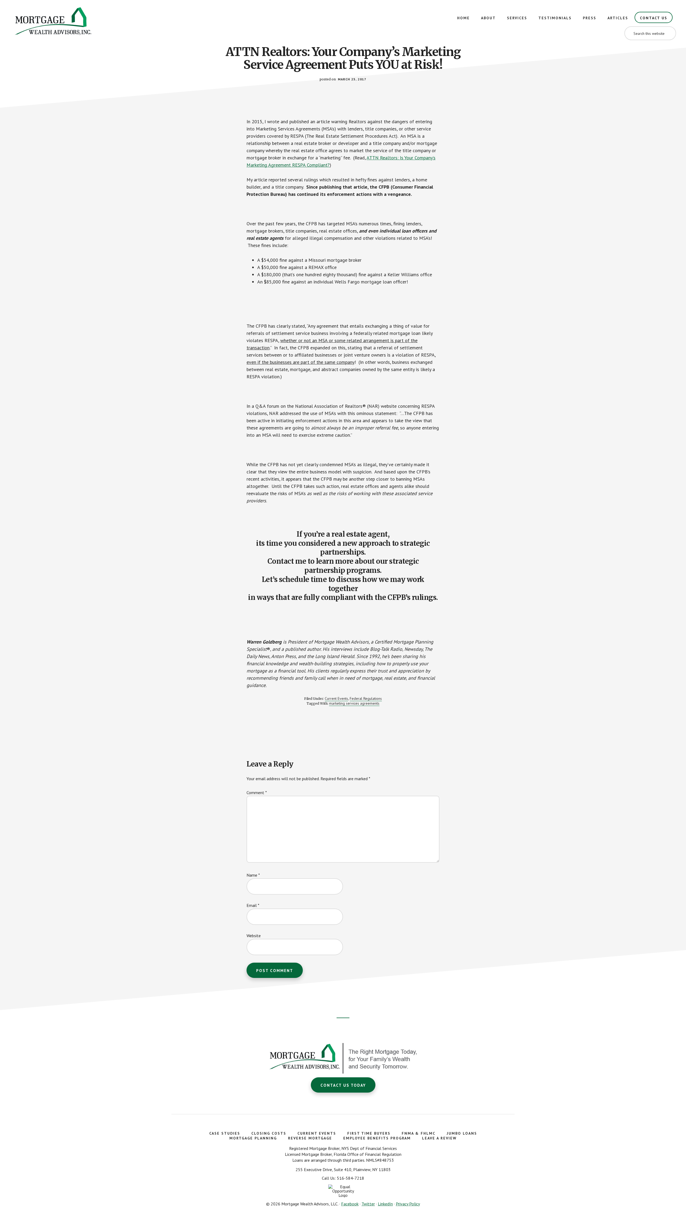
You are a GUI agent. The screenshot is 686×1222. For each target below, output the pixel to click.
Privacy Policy (408, 1203)
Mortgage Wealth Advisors (53, 23)
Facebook (350, 1203)
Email (253, 905)
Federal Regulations (366, 698)
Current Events (336, 698)
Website (254, 935)
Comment (257, 792)
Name (253, 875)
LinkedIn (385, 1203)
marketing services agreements (354, 703)
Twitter (368, 1203)
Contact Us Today (343, 1085)
